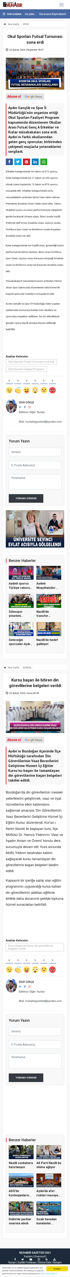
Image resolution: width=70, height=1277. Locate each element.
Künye (12, 1262)
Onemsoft (40, 1256)
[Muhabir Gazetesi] (13, 4)
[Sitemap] (54, 1259)
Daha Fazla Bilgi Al (49, 1273)
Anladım (57, 1268)
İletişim (57, 1262)
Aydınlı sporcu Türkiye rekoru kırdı (19, 588)
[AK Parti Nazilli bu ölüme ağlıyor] (35, 529)
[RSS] (47, 1259)
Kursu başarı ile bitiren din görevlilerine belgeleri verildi (30, 947)
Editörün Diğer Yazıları (32, 412)
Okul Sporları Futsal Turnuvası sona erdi (31, 361)
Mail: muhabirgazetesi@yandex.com (40, 421)
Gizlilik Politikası (27, 1262)
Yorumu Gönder (26, 498)
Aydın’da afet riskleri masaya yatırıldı (47, 1195)
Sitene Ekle (44, 1262)
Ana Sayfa (13, 24)
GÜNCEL (27, 667)
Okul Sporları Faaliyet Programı (26, 369)
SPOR (26, 24)
